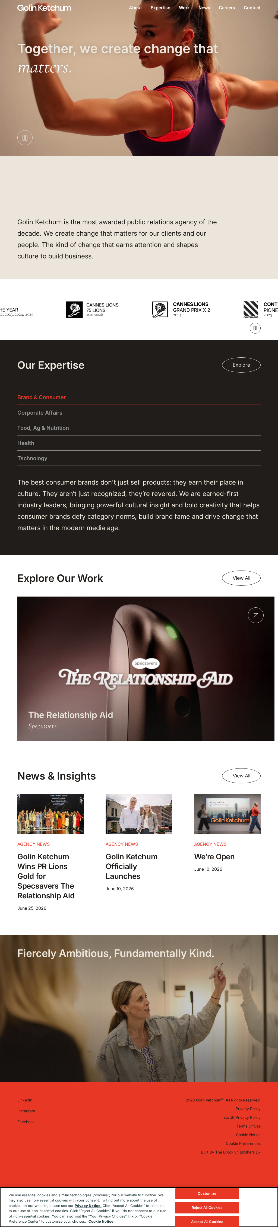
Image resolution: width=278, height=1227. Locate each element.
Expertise (160, 7)
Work (184, 7)
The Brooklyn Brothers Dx (238, 1152)
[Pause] (255, 328)
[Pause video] (25, 137)
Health (25, 443)
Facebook (26, 1121)
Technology (32, 458)
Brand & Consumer (41, 397)
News (204, 7)
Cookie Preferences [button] (243, 1143)
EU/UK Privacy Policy (242, 1117)
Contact (252, 7)
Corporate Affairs (39, 412)
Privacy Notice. (88, 1205)
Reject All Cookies (207, 1207)
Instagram (26, 1111)
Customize (207, 1193)
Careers (227, 7)
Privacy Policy (248, 1108)
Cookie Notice (248, 1134)
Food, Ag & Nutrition (43, 428)
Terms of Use (248, 1126)
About (135, 7)
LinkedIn (24, 1100)
